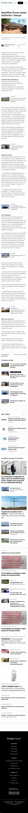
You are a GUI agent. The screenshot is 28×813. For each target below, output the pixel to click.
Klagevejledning (14, 766)
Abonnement (14, 746)
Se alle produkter (14, 754)
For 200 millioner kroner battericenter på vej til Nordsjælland (17, 147)
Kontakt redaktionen (14, 775)
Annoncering (14, 751)
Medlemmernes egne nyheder (10, 553)
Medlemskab (14, 749)
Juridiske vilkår (14, 763)
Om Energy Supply (14, 782)
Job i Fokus (5, 414)
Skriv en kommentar (21, 354)
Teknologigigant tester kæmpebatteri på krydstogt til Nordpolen (18, 207)
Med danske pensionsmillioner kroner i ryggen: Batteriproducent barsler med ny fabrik (18, 311)
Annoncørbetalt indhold (14, 768)
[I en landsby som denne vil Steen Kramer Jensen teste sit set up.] (14, 26)
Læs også (13, 96)
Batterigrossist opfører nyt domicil (18, 256)
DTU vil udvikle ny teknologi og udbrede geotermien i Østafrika (18, 100)
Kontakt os (14, 777)
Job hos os (14, 780)
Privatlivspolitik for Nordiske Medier (14, 760)
